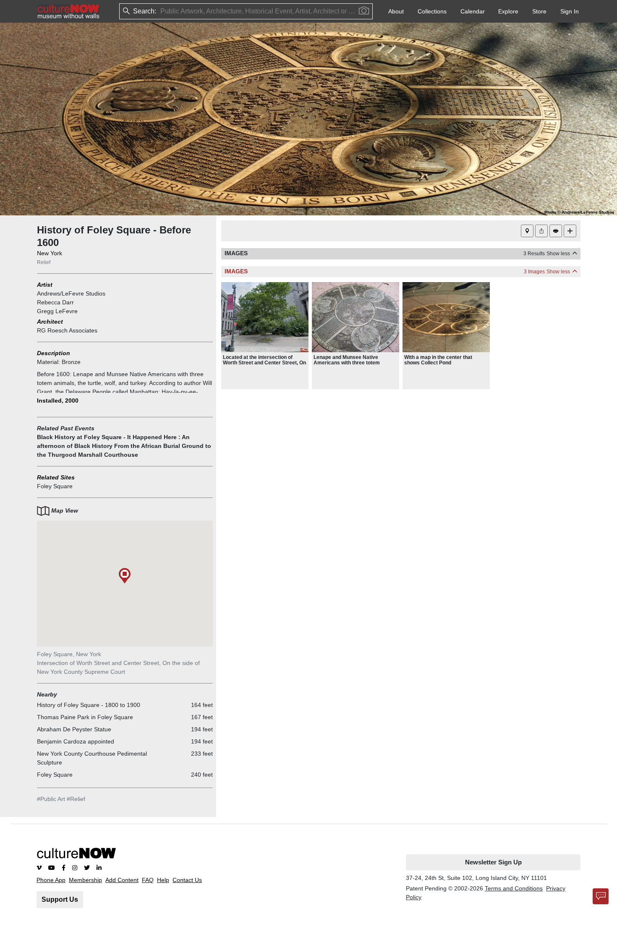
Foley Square (55, 486)
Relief (43, 262)
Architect (50, 321)
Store (539, 11)
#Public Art (51, 799)
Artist (44, 284)
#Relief (76, 799)
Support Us (60, 899)
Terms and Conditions (514, 888)
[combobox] (161, 11)
